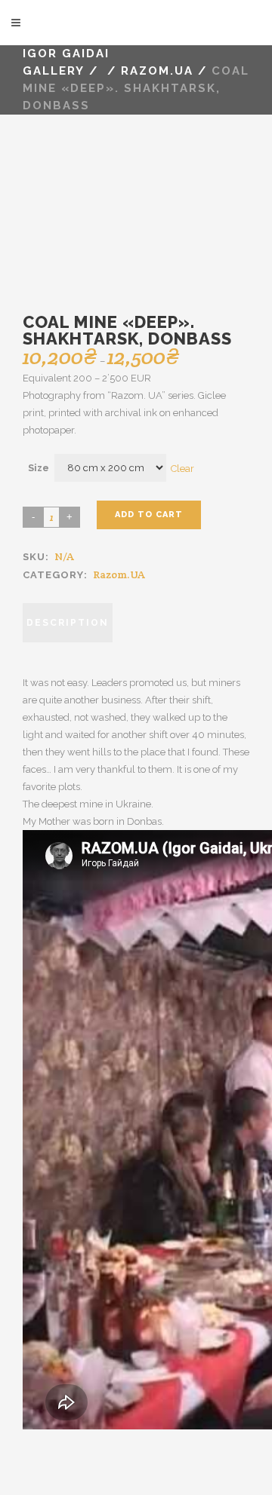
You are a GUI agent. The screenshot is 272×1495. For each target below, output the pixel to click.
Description (67, 622)
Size (38, 467)
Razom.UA (119, 574)
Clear (182, 467)
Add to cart (149, 514)
